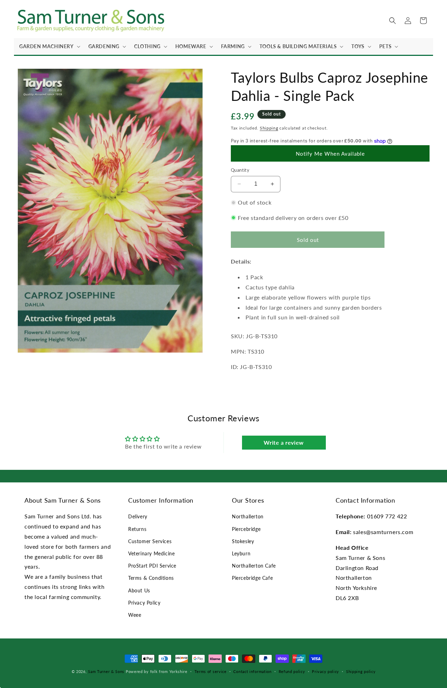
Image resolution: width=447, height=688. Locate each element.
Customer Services (149, 541)
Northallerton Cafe (254, 566)
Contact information (252, 671)
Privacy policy (325, 671)
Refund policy (292, 671)
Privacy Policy (144, 603)
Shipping (269, 128)
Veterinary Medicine (151, 553)
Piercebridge (246, 529)
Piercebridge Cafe (252, 578)
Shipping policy (361, 671)
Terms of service (211, 671)
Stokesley (243, 541)
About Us (139, 590)
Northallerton (248, 516)
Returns (137, 529)
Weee (134, 615)
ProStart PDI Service (152, 566)
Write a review (283, 442)
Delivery (137, 516)
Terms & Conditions (151, 578)
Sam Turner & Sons (106, 671)
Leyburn (241, 553)
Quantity (240, 170)
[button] (48, 46)
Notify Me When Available (330, 153)
